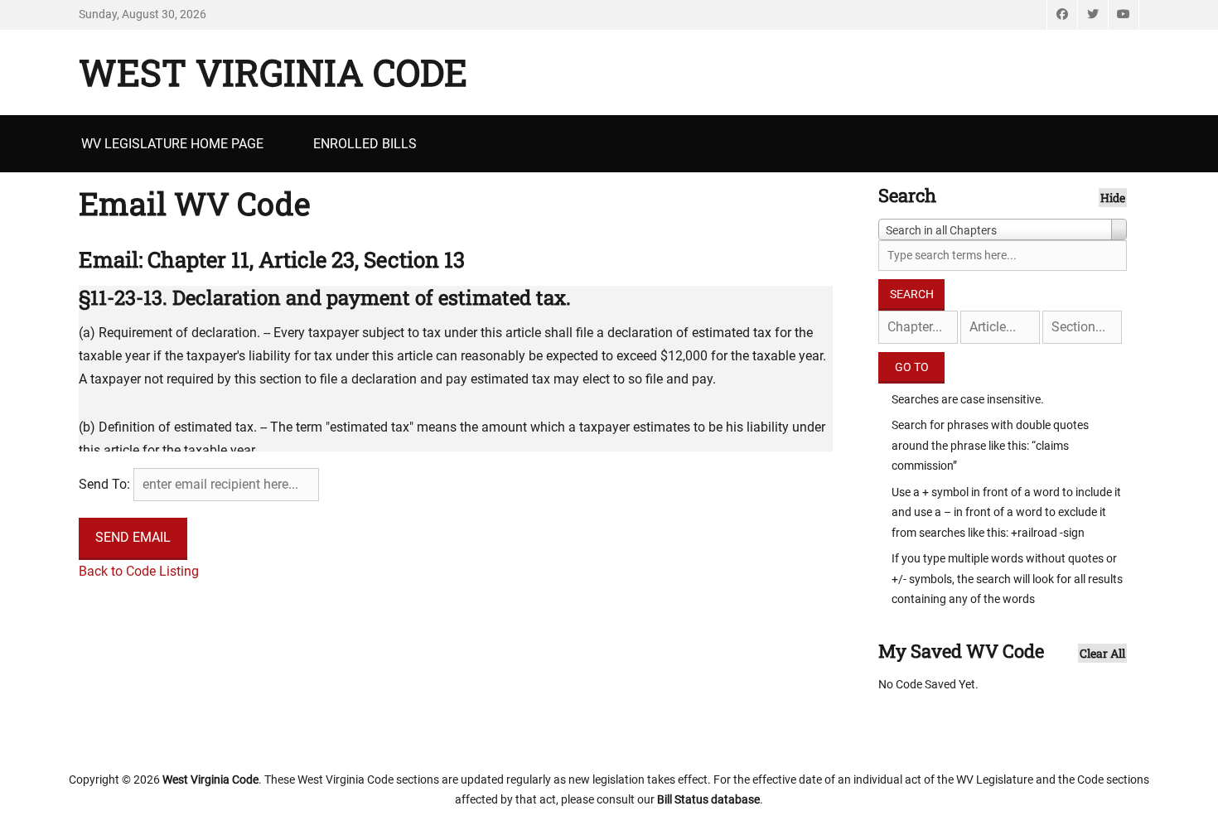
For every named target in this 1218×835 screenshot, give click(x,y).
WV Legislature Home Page (172, 144)
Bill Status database (708, 799)
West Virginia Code (273, 72)
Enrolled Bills (365, 144)
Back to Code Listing (139, 571)
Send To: (104, 484)
